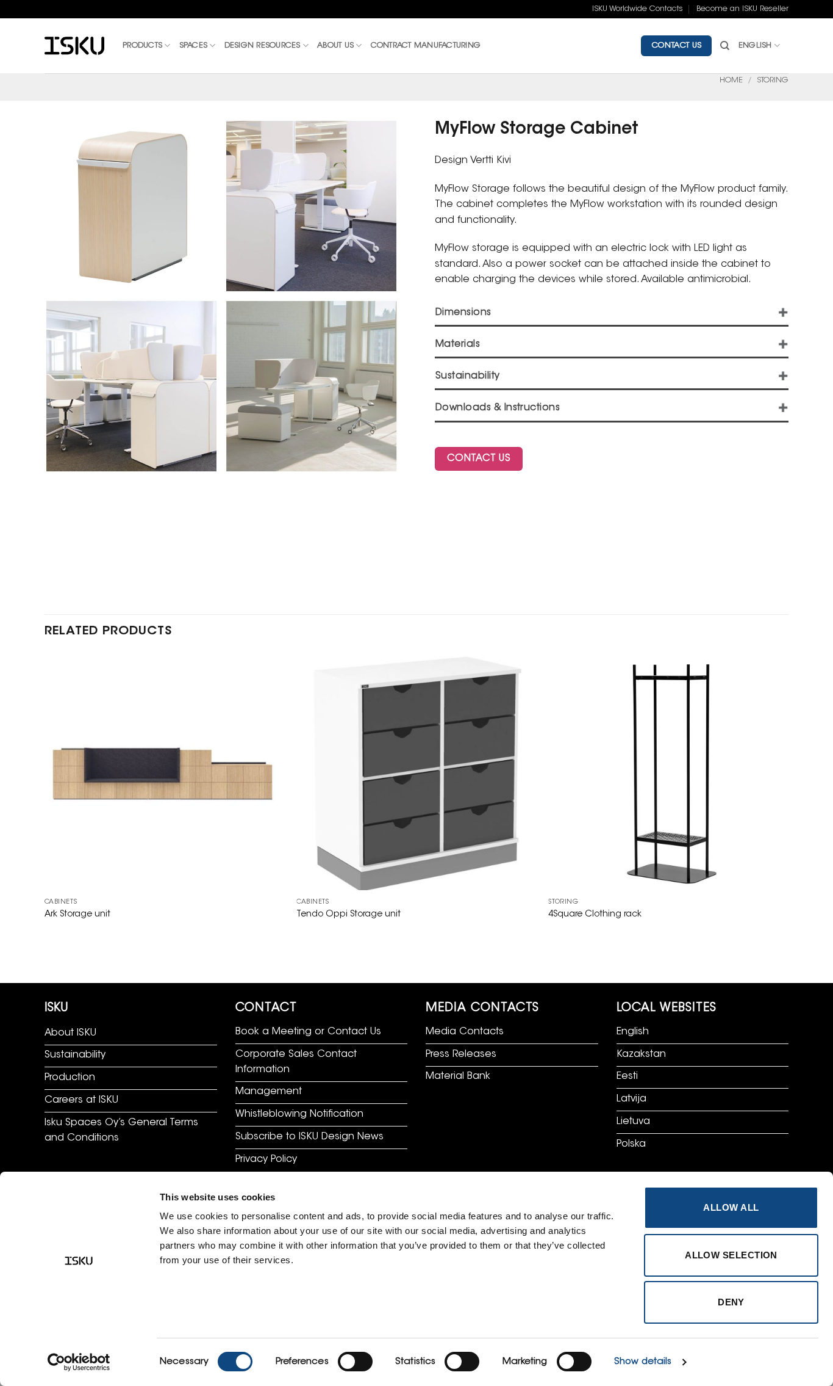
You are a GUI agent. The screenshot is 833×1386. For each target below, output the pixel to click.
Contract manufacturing (426, 45)
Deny (731, 1302)
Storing (772, 80)
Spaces (193, 45)
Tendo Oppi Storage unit (348, 914)
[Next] (788, 799)
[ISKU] (74, 46)
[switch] (355, 1361)
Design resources (262, 45)
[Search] (724, 45)
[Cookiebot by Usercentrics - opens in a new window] (79, 1362)
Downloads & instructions (497, 408)
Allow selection (731, 1255)
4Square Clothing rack (595, 914)
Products (142, 45)
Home (731, 80)
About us (335, 45)
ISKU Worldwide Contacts (637, 9)
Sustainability (467, 376)
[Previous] (45, 799)
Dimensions (463, 312)
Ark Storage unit (77, 914)
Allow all (731, 1207)
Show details (642, 1361)
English (755, 45)
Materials (457, 344)
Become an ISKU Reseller (742, 9)
